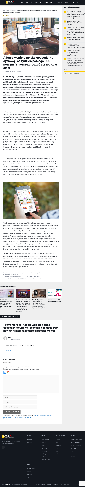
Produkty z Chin (46, 459)
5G (57, 451)
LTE (57, 454)
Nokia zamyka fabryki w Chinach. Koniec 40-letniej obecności (74, 23)
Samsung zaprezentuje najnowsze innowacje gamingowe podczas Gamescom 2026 (73, 53)
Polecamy (29, 442)
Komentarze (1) (7, 362)
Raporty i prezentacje (76, 439)
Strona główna (7, 10)
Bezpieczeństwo (31, 468)
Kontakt (43, 484)
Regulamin (55, 484)
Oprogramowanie (27, 273)
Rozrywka (29, 471)
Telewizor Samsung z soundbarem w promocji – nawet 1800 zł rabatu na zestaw (76, 45)
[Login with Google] (8, 372)
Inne (66, 2)
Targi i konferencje (76, 445)
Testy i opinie (45, 439)
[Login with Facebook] (4, 372)
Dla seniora (44, 448)
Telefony (44, 442)
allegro (7, 274)
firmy (10, 274)
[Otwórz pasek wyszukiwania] (77, 2)
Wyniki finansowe (75, 442)
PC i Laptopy (45, 454)
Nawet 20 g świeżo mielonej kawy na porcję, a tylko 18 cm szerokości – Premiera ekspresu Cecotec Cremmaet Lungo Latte (38, 304)
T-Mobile (58, 445)
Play (57, 442)
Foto (28, 477)
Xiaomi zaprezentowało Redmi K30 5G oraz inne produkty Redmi (22, 276)
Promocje (29, 439)
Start (21, 2)
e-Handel (14, 10)
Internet (16, 273)
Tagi (61, 484)
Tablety (44, 445)
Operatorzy (48, 2)
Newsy (28, 2)
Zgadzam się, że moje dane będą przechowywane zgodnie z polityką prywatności (21, 369)
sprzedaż (15, 274)
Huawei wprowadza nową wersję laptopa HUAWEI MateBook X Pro (23, 278)
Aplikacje (29, 474)
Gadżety (44, 456)
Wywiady (73, 448)
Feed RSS (66, 484)
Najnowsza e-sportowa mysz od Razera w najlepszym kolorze (75, 39)
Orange (58, 439)
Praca (34, 273)
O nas (38, 484)
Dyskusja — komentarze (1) (10, 316)
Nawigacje (44, 451)
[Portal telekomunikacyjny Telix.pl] (8, 436)
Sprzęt (37, 2)
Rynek (59, 2)
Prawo (72, 451)
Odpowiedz (9, 350)
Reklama (73, 456)
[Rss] (3, 447)
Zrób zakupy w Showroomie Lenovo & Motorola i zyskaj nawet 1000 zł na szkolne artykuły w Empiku (6, 304)
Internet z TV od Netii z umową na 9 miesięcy (55, 300)
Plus (57, 448)
